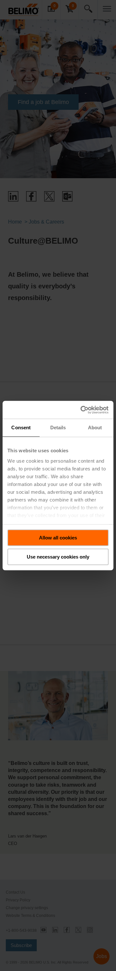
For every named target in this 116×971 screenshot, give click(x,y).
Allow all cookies (58, 537)
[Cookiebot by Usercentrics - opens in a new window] (82, 410)
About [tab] (95, 427)
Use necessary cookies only (58, 557)
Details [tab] (58, 427)
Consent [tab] (21, 427)
